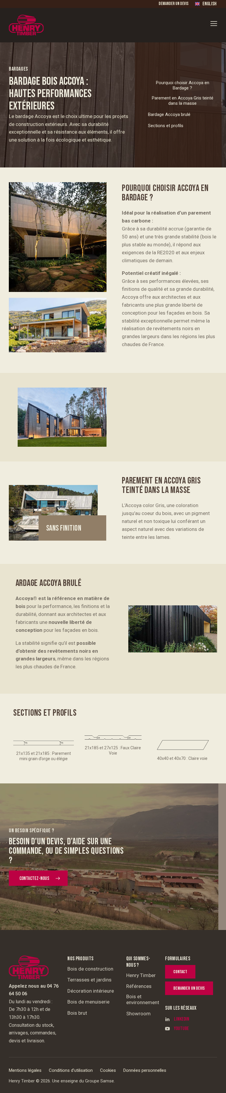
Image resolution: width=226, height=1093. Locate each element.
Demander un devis (174, 3)
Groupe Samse (99, 1081)
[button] (213, 23)
